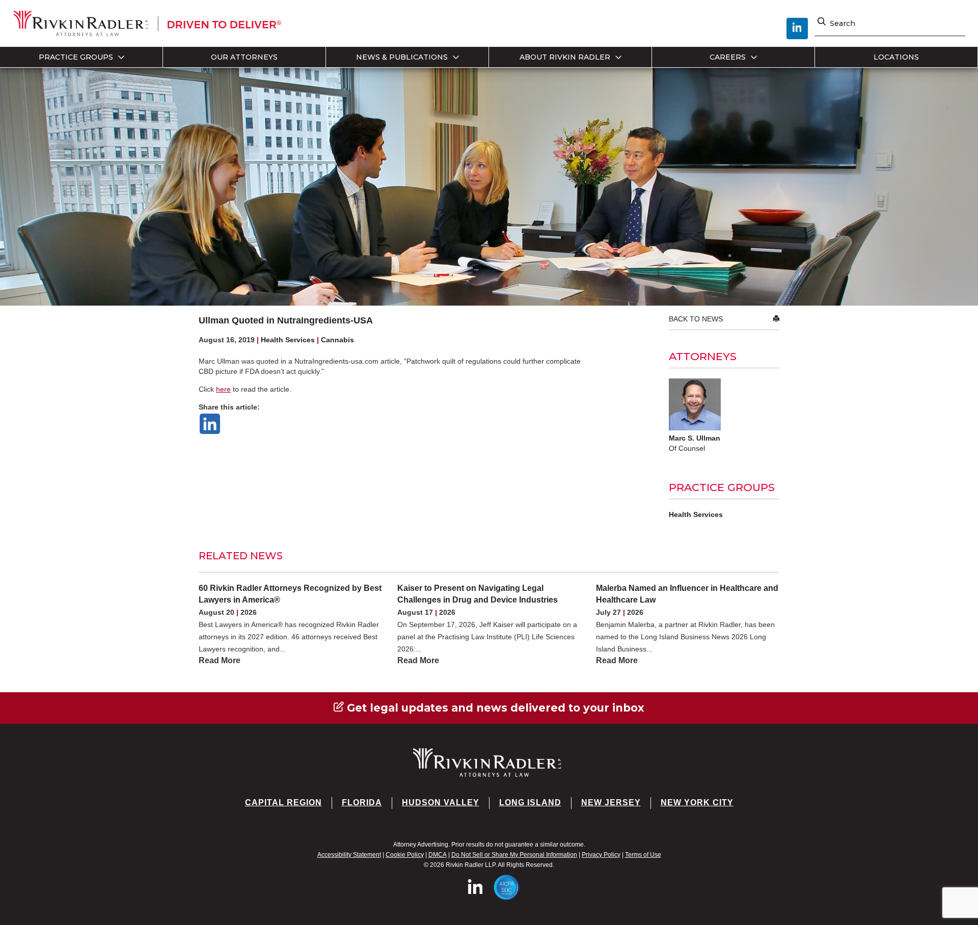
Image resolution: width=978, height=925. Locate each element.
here (223, 389)
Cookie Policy (405, 854)
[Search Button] (821, 23)
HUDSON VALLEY (440, 802)
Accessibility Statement (349, 854)
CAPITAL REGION (283, 802)
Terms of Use (643, 854)
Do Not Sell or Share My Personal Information (514, 854)
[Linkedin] (210, 424)
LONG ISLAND (530, 802)
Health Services (696, 514)
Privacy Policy (601, 854)
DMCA (437, 854)
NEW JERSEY (611, 802)
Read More (219, 660)
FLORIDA (362, 802)
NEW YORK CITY (697, 802)
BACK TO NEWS (696, 319)
